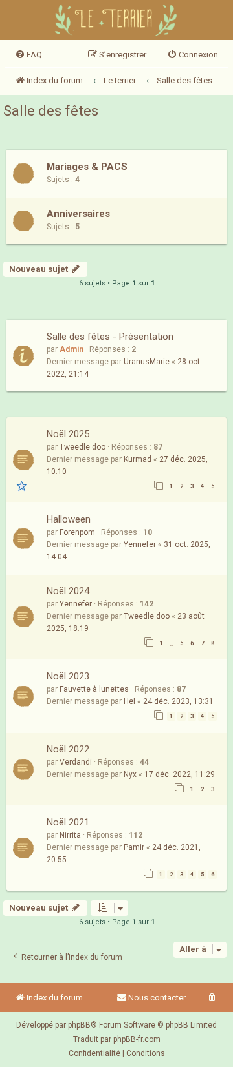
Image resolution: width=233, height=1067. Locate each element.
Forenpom (77, 532)
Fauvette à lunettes (94, 689)
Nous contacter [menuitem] (157, 997)
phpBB (79, 1025)
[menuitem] (28, 55)
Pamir (134, 847)
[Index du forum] (117, 21)
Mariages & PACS (87, 166)
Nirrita (70, 835)
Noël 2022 (68, 749)
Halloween (69, 519)
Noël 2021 (68, 822)
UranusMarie (147, 361)
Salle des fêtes (50, 111)
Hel (129, 701)
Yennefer (140, 544)
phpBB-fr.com (137, 1039)
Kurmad (137, 459)
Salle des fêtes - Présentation (110, 336)
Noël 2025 (68, 434)
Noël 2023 (68, 676)
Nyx (130, 774)
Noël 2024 (68, 591)
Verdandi (76, 762)
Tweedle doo (82, 446)
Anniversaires (78, 214)
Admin (71, 349)
